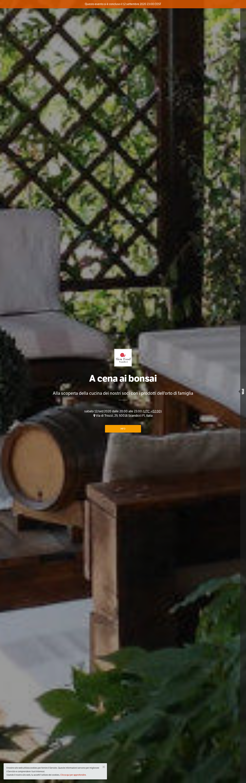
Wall (243, 391)
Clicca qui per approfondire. (73, 774)
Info (122, 428)
